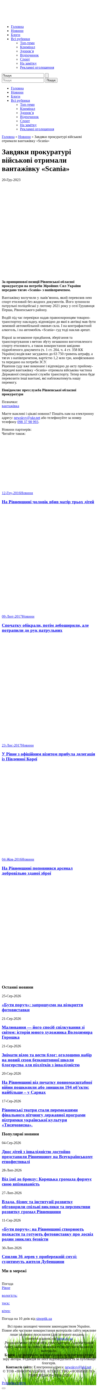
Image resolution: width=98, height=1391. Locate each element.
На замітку (28, 63)
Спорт (25, 59)
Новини (17, 31)
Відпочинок (29, 55)
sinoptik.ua (44, 1319)
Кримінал (27, 47)
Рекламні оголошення (37, 67)
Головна (17, 27)
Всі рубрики (20, 39)
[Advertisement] (49, 930)
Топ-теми (27, 43)
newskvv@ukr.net (27, 418)
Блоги (15, 35)
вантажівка (10, 406)
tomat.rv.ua (65, 1338)
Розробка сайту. (14, 1383)
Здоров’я (27, 51)
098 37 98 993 (27, 422)
